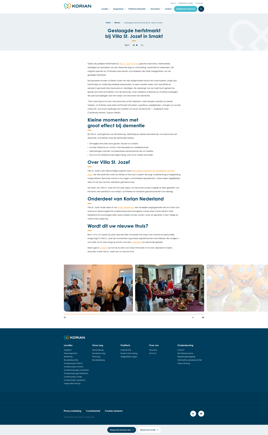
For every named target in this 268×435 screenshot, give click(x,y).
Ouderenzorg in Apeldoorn (74, 380)
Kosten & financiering (129, 353)
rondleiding (136, 242)
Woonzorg (96, 357)
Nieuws (173, 3)
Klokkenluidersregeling (186, 357)
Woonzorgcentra (70, 353)
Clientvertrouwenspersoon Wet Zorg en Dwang (189, 361)
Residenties (68, 357)
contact (103, 248)
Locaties (105, 9)
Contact (168, 9)
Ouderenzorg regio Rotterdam (76, 373)
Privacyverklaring (72, 411)
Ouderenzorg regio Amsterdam (76, 370)
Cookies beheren (114, 411)
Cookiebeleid (93, 411)
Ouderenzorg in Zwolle (73, 377)
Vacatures (199, 3)
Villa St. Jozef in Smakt (129, 64)
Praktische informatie (136, 9)
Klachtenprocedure (185, 353)
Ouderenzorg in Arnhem (73, 367)
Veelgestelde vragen (185, 3)
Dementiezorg (98, 350)
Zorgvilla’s (68, 350)
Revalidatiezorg (98, 360)
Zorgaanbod (118, 9)
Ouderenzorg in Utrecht (73, 363)
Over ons (152, 353)
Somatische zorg (98, 353)
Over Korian (155, 9)
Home (108, 23)
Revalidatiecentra (71, 360)
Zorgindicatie (126, 350)
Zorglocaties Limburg (72, 383)
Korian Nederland (126, 207)
